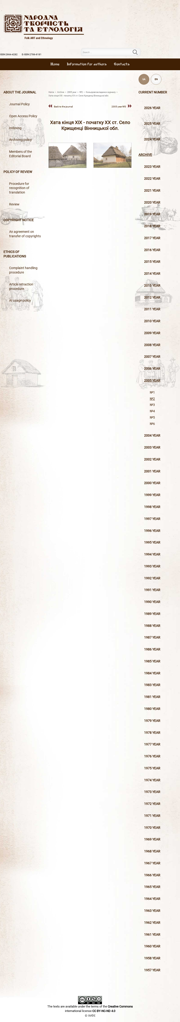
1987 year (152, 637)
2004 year (152, 436)
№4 (152, 411)
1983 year (152, 685)
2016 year (152, 250)
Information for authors (87, 64)
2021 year (152, 191)
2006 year (152, 369)
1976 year (152, 756)
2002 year (152, 459)
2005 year (152, 381)
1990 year (152, 602)
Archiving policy (20, 140)
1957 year (152, 970)
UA (144, 79)
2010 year (152, 321)
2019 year (152, 214)
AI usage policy (20, 301)
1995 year (152, 542)
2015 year (152, 262)
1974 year (152, 780)
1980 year (152, 709)
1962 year (152, 923)
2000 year (152, 483)
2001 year (152, 471)
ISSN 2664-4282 (9, 54)
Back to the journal (63, 106)
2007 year (152, 357)
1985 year (152, 661)
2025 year (152, 124)
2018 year (152, 226)
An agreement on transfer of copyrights (25, 234)
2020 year (152, 202)
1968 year (152, 851)
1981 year (152, 697)
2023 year (152, 167)
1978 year (152, 733)
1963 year (152, 911)
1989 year (152, 614)
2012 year (152, 297)
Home (55, 64)
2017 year (152, 238)
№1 (152, 392)
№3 (152, 405)
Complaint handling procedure (23, 270)
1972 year (152, 804)
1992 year (152, 578)
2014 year (152, 274)
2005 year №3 (119, 106)
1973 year (152, 792)
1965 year (152, 887)
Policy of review (18, 172)
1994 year (152, 554)
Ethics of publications (15, 254)
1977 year (152, 744)
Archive (145, 155)
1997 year (152, 519)
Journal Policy (19, 104)
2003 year (152, 447)
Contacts (122, 64)
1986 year (152, 649)
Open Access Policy (23, 116)
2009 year (152, 333)
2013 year (152, 286)
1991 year (152, 590)
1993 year (152, 566)
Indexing (15, 128)
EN (156, 79)
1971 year (152, 816)
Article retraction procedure (21, 286)
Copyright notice (19, 220)
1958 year (152, 958)
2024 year (152, 139)
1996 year (152, 531)
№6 (152, 424)
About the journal (20, 92)
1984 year (152, 673)
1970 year (152, 828)
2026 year (152, 108)
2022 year (152, 179)
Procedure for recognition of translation (19, 188)
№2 (152, 399)
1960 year (152, 946)
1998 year (152, 507)
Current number (153, 92)
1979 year (152, 721)
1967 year (152, 863)
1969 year (152, 839)
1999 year (152, 495)
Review (14, 204)
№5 (152, 418)
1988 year (152, 626)
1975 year (152, 768)
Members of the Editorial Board (20, 154)
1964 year (152, 899)
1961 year (152, 935)
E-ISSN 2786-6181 (31, 54)
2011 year (152, 309)
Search (138, 52)
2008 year (152, 345)
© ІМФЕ (90, 1015)
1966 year (152, 875)
